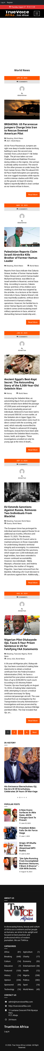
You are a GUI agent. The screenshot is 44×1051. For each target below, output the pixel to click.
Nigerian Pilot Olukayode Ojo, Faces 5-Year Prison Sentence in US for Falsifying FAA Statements (21, 644)
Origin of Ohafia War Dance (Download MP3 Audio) (27, 846)
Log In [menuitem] (3, 2)
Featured (17, 521)
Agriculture (31, 952)
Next (34, 732)
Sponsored (12, 985)
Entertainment (31, 966)
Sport (31, 985)
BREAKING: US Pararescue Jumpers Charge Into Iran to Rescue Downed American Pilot (20, 128)
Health (31, 970)
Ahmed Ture (22, 350)
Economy (31, 961)
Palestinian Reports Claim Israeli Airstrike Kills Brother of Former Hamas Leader (20, 256)
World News (18, 138)
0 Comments (23, 82)
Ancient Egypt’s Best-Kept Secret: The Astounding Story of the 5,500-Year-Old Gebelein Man (21, 383)
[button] (17, 797)
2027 (8, 141)
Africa (12, 952)
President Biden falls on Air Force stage (28, 830)
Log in (7, 1031)
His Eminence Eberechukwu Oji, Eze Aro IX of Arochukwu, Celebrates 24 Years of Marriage (20, 789)
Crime (9, 659)
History (9, 393)
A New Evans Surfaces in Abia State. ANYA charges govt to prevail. (27, 814)
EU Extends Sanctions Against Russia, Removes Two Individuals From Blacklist (20, 511)
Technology (12, 989)
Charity (31, 956)
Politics (31, 980)
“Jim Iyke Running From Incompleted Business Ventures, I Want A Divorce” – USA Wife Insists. (29, 863)
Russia (9, 523)
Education (12, 966)
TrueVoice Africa (16, 1027)
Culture (12, 961)
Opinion (12, 980)
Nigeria (24, 654)
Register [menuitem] (10, 2)
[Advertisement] (22, 41)
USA (13, 659)
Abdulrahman (22, 95)
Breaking (10, 138)
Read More (33, 194)
